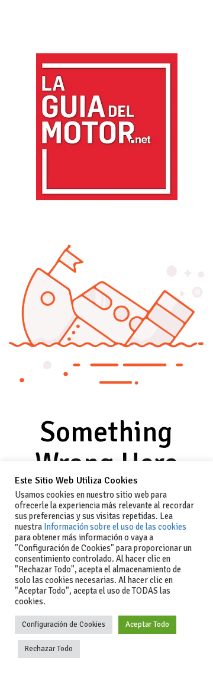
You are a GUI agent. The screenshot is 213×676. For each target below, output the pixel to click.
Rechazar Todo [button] (49, 648)
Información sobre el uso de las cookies (115, 526)
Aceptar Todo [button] (147, 624)
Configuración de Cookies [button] (63, 624)
